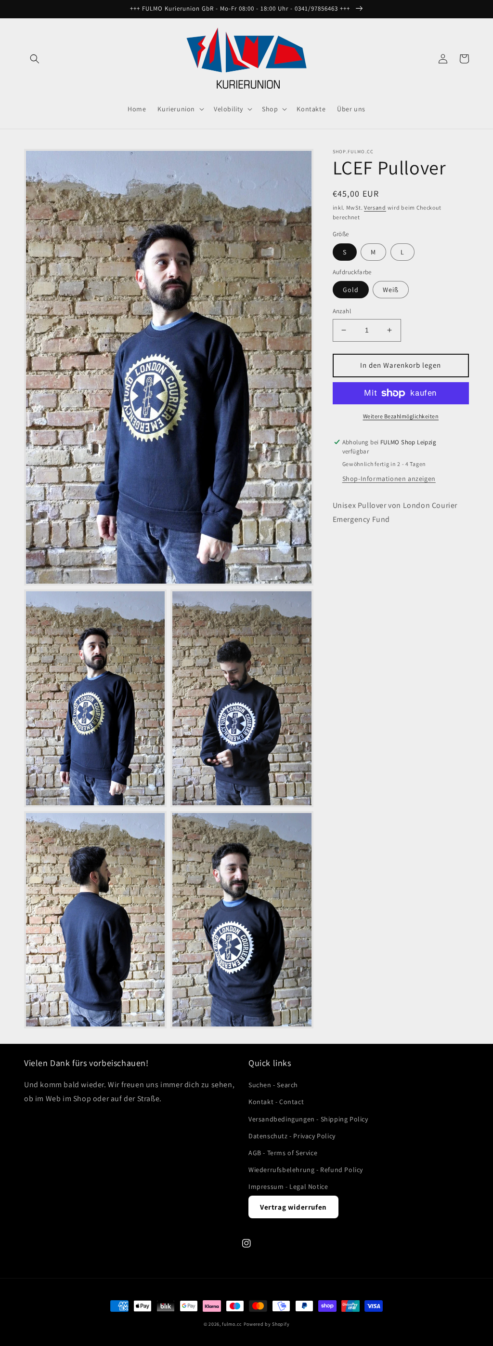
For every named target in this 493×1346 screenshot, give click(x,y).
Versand (375, 207)
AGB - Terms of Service (282, 1152)
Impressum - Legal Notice (288, 1186)
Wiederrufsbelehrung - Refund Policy (305, 1169)
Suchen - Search (273, 1084)
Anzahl (342, 311)
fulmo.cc (232, 1324)
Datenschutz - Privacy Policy (292, 1136)
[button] (34, 58)
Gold (351, 289)
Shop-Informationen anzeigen (389, 478)
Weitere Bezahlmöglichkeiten (401, 416)
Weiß (391, 289)
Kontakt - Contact (276, 1101)
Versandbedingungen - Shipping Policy (308, 1119)
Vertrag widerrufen (293, 1207)
